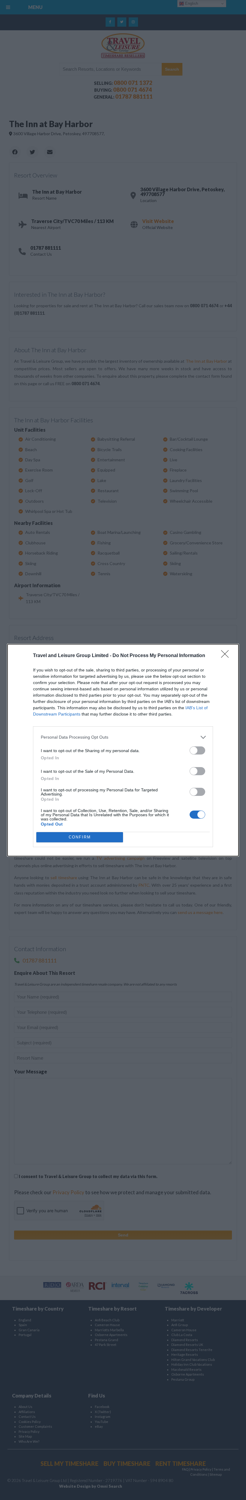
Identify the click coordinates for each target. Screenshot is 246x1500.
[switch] (197, 750)
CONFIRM (80, 837)
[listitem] (123, 737)
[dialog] (123, 750)
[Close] (226, 656)
